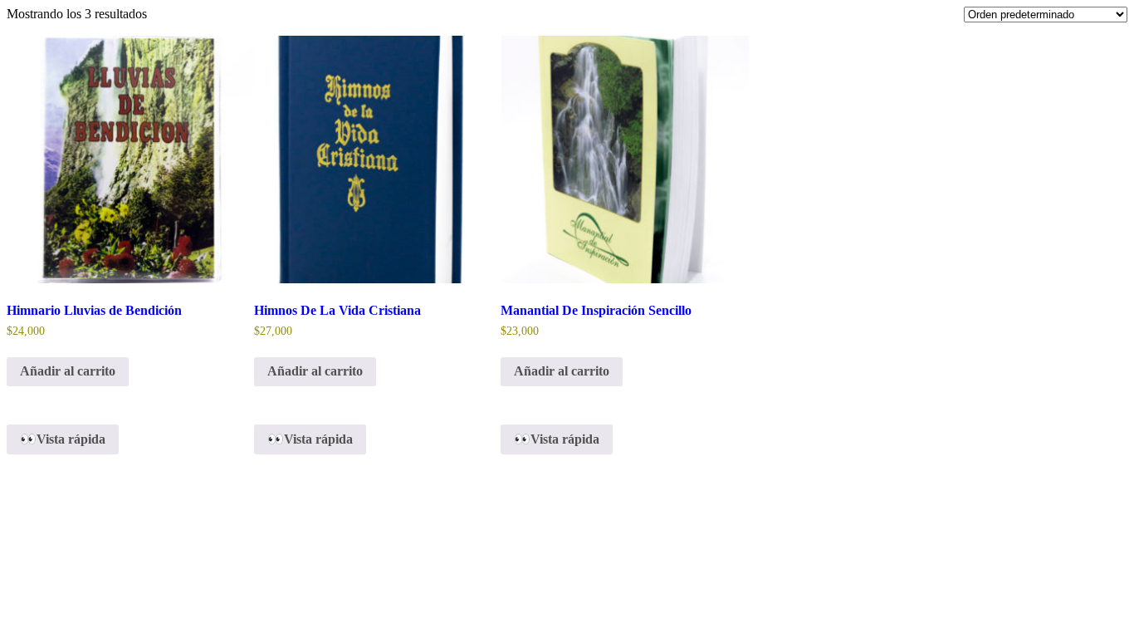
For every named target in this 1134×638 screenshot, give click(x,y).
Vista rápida (71, 439)
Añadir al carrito (67, 371)
